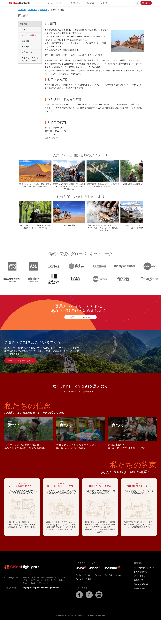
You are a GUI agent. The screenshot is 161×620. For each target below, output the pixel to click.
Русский (79, 579)
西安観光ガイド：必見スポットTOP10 (30, 59)
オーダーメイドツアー (55, 3)
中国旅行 (22, 10)
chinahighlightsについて (144, 568)
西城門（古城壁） (29, 35)
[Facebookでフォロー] (79, 598)
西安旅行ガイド (28, 52)
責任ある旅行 (139, 588)
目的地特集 (90, 3)
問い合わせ (146, 3)
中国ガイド (32, 10)
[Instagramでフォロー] (99, 598)
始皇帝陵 (25, 41)
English (79, 575)
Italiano (117, 575)
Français (98, 575)
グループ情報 (139, 576)
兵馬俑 (24, 30)
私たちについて (140, 572)
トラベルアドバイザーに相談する (20, 361)
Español (108, 575)
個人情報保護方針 (141, 584)
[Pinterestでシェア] (89, 598)
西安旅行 (43, 10)
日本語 (88, 579)
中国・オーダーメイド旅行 (80, 317)
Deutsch (88, 575)
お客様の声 (138, 580)
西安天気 (25, 47)
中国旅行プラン (74, 3)
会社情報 (104, 3)
